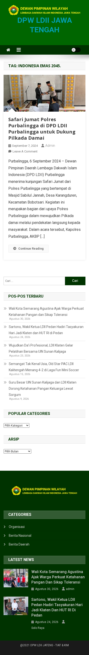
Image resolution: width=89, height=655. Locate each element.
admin (50, 145)
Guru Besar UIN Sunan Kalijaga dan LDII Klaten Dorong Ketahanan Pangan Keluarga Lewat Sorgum (42, 388)
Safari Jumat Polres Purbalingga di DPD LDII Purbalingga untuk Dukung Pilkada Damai (41, 128)
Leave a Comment (25, 151)
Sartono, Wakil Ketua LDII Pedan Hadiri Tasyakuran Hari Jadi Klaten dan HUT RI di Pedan (46, 330)
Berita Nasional (20, 535)
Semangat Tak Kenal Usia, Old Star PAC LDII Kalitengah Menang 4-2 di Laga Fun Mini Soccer (44, 367)
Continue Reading (31, 248)
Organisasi (17, 527)
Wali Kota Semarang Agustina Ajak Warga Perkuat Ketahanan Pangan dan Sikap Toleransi (46, 312)
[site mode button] (76, 49)
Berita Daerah (19, 544)
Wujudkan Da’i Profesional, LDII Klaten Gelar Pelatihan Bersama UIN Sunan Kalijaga (41, 348)
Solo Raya (37, 628)
